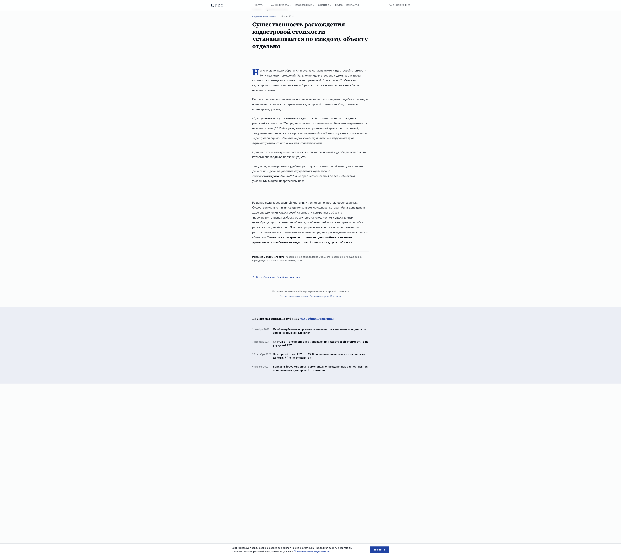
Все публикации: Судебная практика (278, 277)
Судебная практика (264, 16)
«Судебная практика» (317, 319)
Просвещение (303, 5)
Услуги (259, 5)
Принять (380, 549)
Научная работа (279, 5)
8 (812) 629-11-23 (401, 5)
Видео (339, 5)
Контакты (352, 5)
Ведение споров (319, 296)
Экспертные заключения (294, 296)
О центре (323, 5)
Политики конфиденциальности (312, 551)
